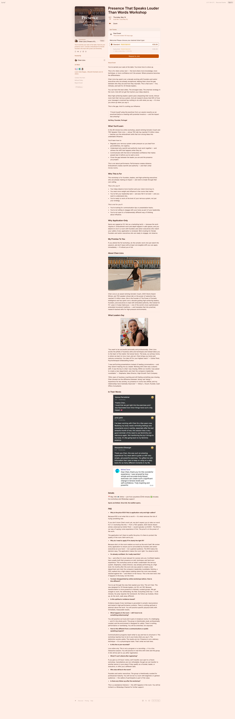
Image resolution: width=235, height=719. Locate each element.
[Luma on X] (146, 700)
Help (91, 700)
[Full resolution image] (134, 273)
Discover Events (221, 2)
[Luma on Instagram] (142, 700)
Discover (80, 700)
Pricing (87, 700)
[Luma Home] (3, 2)
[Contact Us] (149, 700)
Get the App (155, 700)
